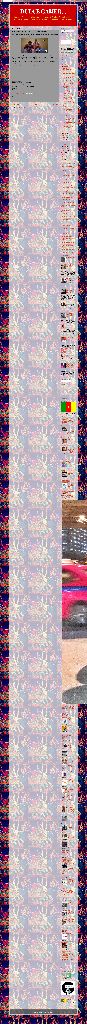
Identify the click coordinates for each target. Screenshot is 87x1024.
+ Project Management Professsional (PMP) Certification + (70, 485)
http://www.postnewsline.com (68, 233)
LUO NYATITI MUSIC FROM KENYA (70, 912)
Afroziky (64, 726)
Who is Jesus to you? (67, 875)
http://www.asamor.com (66, 230)
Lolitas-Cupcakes (66, 928)
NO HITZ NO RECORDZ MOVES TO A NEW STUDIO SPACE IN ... (68, 94)
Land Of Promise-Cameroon (66, 901)
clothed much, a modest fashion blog (67, 955)
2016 (63, 59)
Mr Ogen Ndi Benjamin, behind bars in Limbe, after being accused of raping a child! (68, 450)
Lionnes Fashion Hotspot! (66, 952)
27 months (64, 457)
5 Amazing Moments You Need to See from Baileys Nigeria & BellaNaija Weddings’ (68, 764)
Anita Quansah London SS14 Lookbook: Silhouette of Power (70, 845)
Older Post (54, 104)
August (65, 137)
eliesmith (64, 425)
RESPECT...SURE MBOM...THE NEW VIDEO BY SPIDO (68, 71)
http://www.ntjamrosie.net (67, 226)
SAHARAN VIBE (66, 910)
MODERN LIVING (69, 944)
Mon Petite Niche (66, 964)
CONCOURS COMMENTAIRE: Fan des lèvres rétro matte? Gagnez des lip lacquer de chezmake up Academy (68, 854)
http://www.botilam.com (66, 213)
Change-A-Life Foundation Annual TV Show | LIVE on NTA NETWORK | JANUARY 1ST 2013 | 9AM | (68, 884)
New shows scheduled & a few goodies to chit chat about (70, 835)
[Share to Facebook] (33, 93)
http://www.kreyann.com (67, 178)
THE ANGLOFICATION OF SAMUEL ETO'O (68, 74)
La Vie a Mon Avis (65, 172)
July (64, 139)
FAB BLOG (64, 713)
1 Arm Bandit (65, 714)
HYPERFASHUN (66, 717)
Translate (71, 32)
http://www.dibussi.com (66, 240)
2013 (63, 64)
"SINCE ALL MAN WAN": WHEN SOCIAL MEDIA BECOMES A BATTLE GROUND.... (67, 793)
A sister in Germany (67, 750)
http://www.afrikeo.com (66, 197)
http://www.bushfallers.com (67, 235)
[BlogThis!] (30, 93)
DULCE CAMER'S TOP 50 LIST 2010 (70, 302)
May (64, 142)
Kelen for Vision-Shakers (68, 919)
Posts (63, 40)
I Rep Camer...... (65, 788)
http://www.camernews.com (67, 200)
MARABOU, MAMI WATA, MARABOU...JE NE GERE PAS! (69, 122)
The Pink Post (65, 832)
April (64, 144)
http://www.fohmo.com (66, 191)
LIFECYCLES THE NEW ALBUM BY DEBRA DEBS (69, 77)
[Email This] (29, 93)
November (66, 68)
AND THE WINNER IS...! (68, 80)
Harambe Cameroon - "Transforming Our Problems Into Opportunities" (67, 861)
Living (68, 816)
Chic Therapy (65, 461)
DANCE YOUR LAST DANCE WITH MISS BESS (68, 98)
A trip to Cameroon (69, 903)
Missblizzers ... (65, 957)
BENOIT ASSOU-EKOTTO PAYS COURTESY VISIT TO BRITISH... (69, 102)
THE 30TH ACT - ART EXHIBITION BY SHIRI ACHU (70, 259)
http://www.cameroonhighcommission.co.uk (68, 208)
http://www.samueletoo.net (67, 184)
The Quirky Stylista (67, 770)
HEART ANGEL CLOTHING (67, 91)
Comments (65, 43)
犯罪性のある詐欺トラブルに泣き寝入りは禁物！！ (68, 737)
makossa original (66, 437)
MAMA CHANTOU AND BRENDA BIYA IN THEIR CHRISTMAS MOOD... (67, 366)
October (65, 133)
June (64, 140)
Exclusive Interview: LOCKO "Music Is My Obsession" (70, 745)
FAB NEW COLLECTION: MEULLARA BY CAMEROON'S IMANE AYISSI (71, 809)
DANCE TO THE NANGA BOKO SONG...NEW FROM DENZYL (69, 126)
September (66, 135)
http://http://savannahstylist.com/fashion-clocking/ (68, 168)
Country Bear (70, 771)
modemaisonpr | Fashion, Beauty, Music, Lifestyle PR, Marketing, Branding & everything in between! (68, 497)
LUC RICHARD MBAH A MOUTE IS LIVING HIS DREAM (70, 315)
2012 (63, 152)
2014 (63, 62)
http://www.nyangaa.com (67, 199)
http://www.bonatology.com (67, 228)
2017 (63, 57)
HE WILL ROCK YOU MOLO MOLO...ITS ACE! (68, 83)
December (66, 66)
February (65, 148)
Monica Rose (65, 823)
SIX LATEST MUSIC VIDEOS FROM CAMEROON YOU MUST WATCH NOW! (68, 351)
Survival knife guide (66, 458)
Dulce (69, 999)
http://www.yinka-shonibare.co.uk (65, 211)
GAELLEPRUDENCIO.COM (70, 781)
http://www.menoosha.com (67, 231)
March (65, 146)
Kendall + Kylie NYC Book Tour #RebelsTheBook (71, 826)
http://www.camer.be (66, 223)
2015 (63, 61)
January (65, 150)
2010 (63, 156)
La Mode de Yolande (67, 890)
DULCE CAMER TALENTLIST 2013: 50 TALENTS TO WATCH (70, 291)
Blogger (52, 1012)
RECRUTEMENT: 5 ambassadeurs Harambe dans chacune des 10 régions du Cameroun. (68, 867)
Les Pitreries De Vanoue (68, 779)
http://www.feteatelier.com (67, 182)
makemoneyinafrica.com (68, 491)
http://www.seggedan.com (67, 190)
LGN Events (63, 170)
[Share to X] (32, 93)
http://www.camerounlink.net (68, 185)
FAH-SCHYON (65, 806)
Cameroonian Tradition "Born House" (70, 921)
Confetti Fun (70, 462)
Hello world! (65, 492)
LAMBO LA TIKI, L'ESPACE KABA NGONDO (70, 338)
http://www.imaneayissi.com (68, 219)
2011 (63, 154)
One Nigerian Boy (66, 933)
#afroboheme (65, 850)
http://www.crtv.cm (65, 248)
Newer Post (15, 104)
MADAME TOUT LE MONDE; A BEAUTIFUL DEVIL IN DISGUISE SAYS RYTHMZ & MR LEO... (67, 267)
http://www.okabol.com (66, 166)
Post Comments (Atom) (23, 107)
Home (35, 104)
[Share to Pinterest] (34, 93)
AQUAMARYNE (66, 942)
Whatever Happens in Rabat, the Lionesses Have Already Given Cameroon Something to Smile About (68, 430)
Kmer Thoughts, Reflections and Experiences (66, 481)
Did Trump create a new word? (70, 473)
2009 (63, 158)
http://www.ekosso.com (66, 225)
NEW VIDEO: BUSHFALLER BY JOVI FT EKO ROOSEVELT (69, 118)
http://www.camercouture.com (68, 173)
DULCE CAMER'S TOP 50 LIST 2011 (70, 279)
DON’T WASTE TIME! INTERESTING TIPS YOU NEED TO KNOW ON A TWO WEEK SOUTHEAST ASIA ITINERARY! (68, 708)
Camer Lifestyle (66, 962)
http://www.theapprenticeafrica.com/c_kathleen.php (68, 239)
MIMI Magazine (66, 841)
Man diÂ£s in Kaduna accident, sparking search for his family (67, 421)
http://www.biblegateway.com (68, 252)
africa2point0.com (66, 735)
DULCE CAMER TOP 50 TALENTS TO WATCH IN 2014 (70, 326)
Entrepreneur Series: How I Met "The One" (68, 802)
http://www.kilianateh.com (67, 214)
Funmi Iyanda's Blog (67, 879)
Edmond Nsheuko (66, 815)
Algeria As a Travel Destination (70, 753)
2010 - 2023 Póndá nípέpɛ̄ (70, 439)
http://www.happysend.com (67, 193)
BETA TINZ (65, 445)
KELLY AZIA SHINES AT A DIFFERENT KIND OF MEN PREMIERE (69, 130)
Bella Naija (64, 759)
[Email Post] (27, 93)
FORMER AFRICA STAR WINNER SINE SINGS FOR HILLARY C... (68, 109)
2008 (63, 159)
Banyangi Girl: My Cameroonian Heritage (67, 800)
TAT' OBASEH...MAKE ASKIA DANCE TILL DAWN (68, 87)
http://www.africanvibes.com (68, 236)
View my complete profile (67, 1006)
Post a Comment (17, 99)
